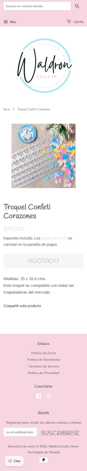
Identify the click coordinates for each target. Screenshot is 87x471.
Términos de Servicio (43, 366)
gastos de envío (54, 238)
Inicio (6, 109)
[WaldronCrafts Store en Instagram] (48, 397)
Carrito (78, 22)
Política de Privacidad (43, 373)
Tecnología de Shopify (43, 452)
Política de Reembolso (43, 359)
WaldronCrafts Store (63, 446)
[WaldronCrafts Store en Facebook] (38, 397)
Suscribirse (60, 432)
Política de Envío (43, 353)
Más (12, 22)
